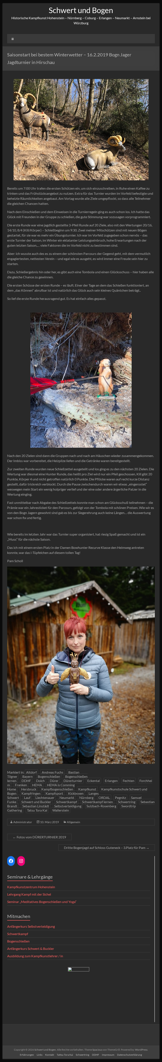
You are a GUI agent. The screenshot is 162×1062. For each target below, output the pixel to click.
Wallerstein (60, 810)
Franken (21, 785)
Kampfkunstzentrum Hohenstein (31, 887)
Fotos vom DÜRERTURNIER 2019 (39, 837)
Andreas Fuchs (52, 772)
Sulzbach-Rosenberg (101, 806)
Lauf (27, 797)
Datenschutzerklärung (129, 1054)
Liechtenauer (44, 797)
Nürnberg (86, 797)
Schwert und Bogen (81, 10)
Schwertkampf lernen (97, 802)
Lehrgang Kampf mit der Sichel (29, 894)
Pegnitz (120, 797)
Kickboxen (76, 793)
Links (39, 1054)
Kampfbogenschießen (57, 789)
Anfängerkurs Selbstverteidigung (31, 926)
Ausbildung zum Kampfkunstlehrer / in (35, 956)
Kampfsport (54, 793)
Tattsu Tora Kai (65, 1054)
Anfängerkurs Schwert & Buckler (30, 948)
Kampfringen (31, 793)
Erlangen (111, 781)
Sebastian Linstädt (35, 806)
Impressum (108, 1054)
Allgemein (73, 822)
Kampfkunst (87, 789)
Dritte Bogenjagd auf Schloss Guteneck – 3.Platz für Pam (106, 848)
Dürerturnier (72, 781)
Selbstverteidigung (67, 806)
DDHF (26, 781)
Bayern (27, 776)
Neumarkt (66, 797)
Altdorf (31, 772)
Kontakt (49, 1054)
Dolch (40, 781)
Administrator (22, 822)
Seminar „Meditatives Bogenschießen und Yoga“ (42, 902)
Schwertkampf (66, 802)
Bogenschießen (49, 776)
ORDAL (104, 797)
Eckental (93, 781)
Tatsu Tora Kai (37, 810)
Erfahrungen (27, 1054)
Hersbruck (28, 789)
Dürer (54, 781)
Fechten (128, 781)
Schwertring (126, 802)
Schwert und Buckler (36, 802)
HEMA (37, 785)
